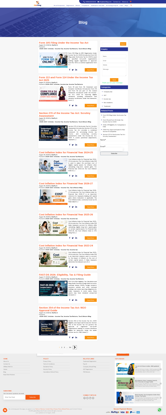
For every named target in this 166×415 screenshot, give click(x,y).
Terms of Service (40, 409)
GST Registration (88, 369)
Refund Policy (66, 409)
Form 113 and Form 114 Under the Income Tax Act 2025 (113, 121)
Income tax (64, 84)
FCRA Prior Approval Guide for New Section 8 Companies (114, 130)
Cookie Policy (49, 409)
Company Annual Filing (89, 366)
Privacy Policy (47, 361)
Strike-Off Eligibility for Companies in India (114, 126)
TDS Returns (86, 372)
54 (70, 347)
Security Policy (47, 369)
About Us (6, 361)
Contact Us (6, 364)
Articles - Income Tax (55, 49)
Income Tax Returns (71, 49)
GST (105, 95)
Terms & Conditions (49, 364)
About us (125, 2)
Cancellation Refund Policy (50, 372)
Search (123, 44)
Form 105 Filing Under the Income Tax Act (114, 116)
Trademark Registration (89, 361)
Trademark (107, 106)
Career (5, 369)
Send (114, 80)
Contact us (116, 2)
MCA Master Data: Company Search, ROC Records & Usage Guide (146, 381)
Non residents (108, 102)
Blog (4, 372)
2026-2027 (43, 49)
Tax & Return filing (85, 49)
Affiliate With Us (8, 366)
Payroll (85, 364)
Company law (108, 92)
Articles (57, 84)
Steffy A (55, 45)
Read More (90, 70)
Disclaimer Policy (48, 366)
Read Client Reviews (9, 374)
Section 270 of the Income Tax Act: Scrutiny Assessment (114, 135)
